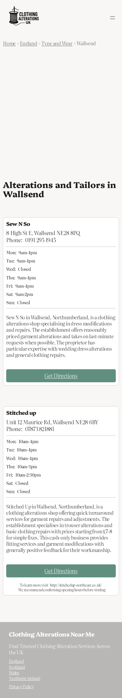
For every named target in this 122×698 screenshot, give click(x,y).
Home (9, 43)
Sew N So (18, 224)
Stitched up (21, 412)
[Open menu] (112, 17)
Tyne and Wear (57, 43)
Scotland (17, 667)
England (28, 43)
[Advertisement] (61, 113)
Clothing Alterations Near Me (51, 634)
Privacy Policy (21, 686)
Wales (14, 673)
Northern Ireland (24, 678)
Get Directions (61, 375)
